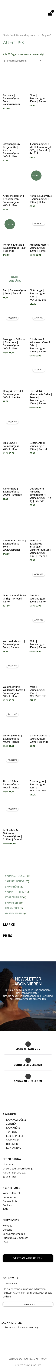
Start (5, 35)
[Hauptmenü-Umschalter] (6, 14)
